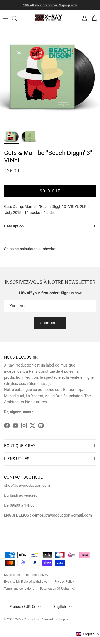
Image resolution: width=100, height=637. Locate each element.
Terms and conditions (19, 588)
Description (14, 226)
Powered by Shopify (54, 619)
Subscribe (50, 323)
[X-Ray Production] (50, 18)
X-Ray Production (27, 619)
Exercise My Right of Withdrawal (26, 582)
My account (12, 575)
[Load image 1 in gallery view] (50, 76)
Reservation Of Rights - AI (57, 588)
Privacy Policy (64, 582)
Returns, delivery (37, 575)
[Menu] (5, 18)
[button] (88, 634)
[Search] (17, 18)
